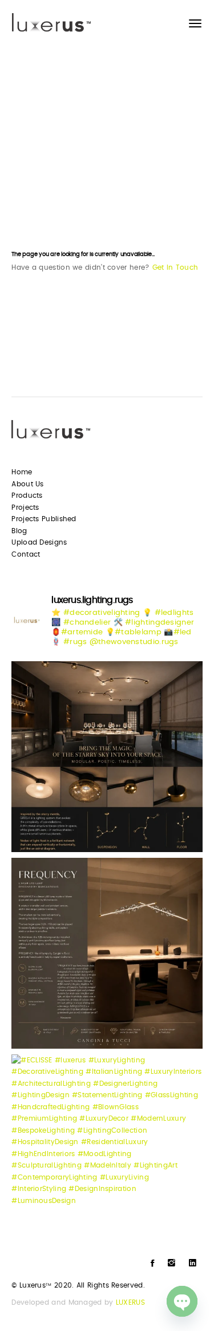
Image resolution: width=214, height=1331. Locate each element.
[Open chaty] (182, 1301)
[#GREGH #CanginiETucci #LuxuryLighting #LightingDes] (106, 756)
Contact (25, 554)
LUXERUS (130, 1302)
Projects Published (43, 518)
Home (21, 472)
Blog (19, 530)
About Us (27, 484)
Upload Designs (39, 542)
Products (26, 495)
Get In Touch (175, 267)
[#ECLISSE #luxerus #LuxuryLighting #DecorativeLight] (106, 1149)
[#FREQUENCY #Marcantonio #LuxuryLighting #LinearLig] (106, 953)
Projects (25, 507)
